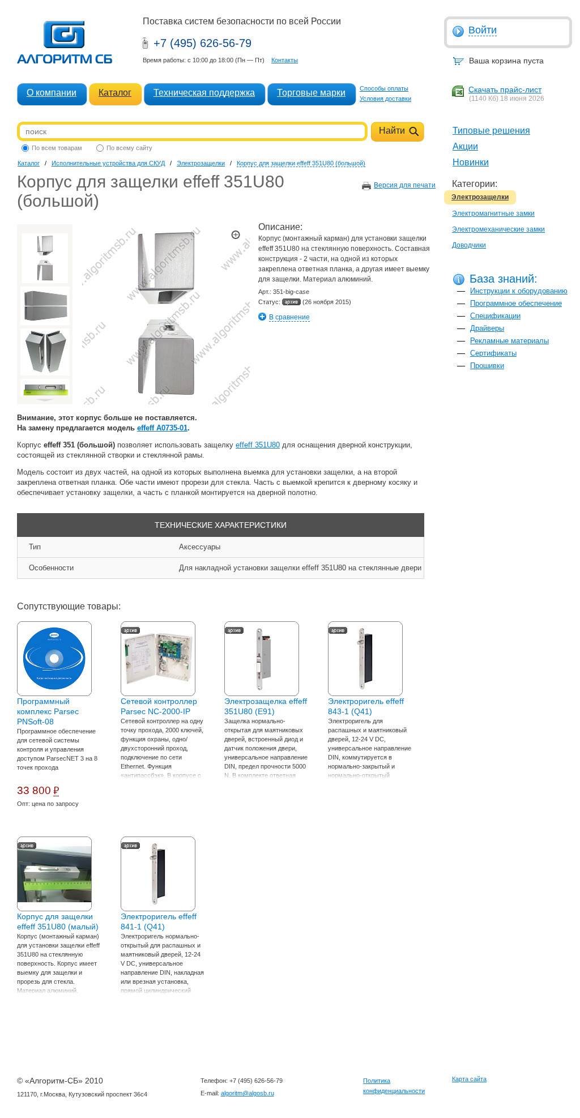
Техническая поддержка (204, 92)
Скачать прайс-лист (504, 89)
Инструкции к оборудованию (519, 291)
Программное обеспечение (516, 303)
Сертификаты (493, 353)
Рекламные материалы (509, 340)
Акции (465, 146)
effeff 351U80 (258, 445)
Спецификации (495, 315)
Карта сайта (469, 1079)
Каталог (115, 92)
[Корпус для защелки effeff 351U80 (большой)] (45, 258)
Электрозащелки (480, 197)
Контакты (284, 60)
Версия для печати (405, 185)
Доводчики (469, 245)
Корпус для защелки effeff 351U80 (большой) (301, 163)
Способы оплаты (384, 88)
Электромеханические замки (498, 229)
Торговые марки (311, 92)
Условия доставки (385, 98)
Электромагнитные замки (493, 213)
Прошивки (487, 365)
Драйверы (487, 328)
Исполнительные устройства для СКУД (108, 163)
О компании (51, 92)
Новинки (471, 162)
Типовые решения (491, 130)
